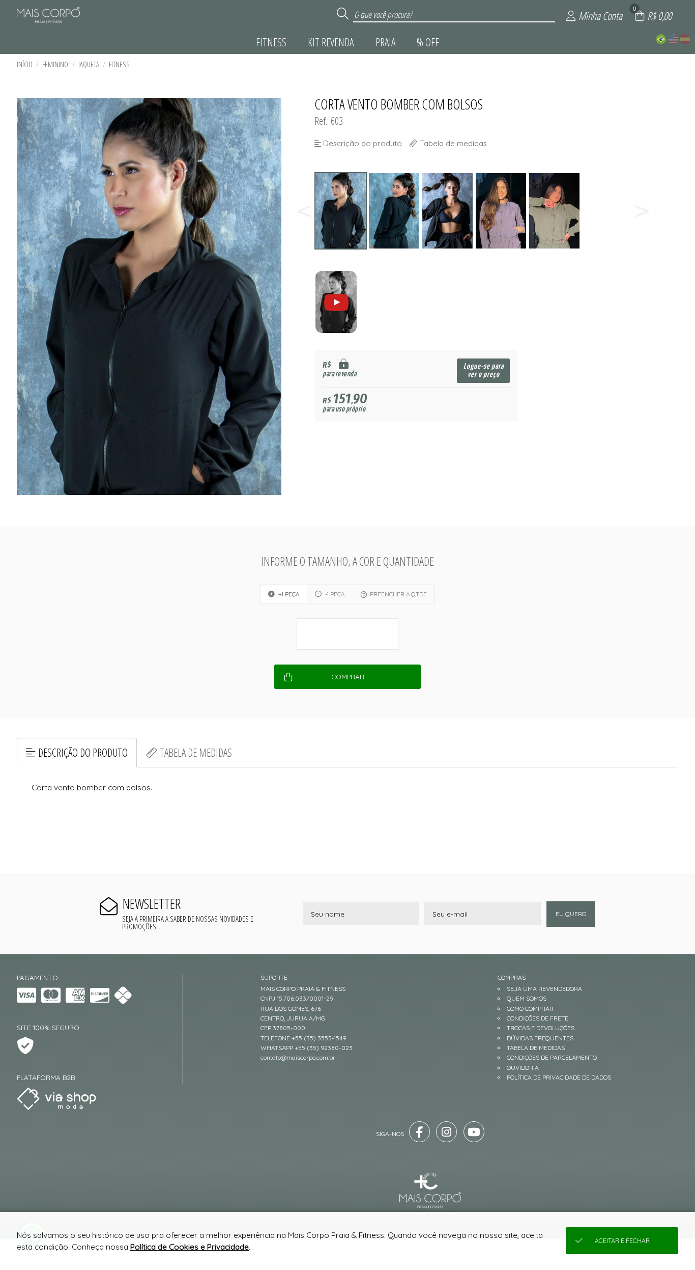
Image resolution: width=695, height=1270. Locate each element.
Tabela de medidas (196, 752)
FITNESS (119, 64)
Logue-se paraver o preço (484, 370)
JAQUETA (88, 64)
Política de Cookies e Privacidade (189, 1247)
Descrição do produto (83, 752)
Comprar (347, 677)
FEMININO (55, 64)
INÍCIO (25, 64)
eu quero (571, 914)
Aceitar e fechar (622, 1241)
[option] (341, 211)
